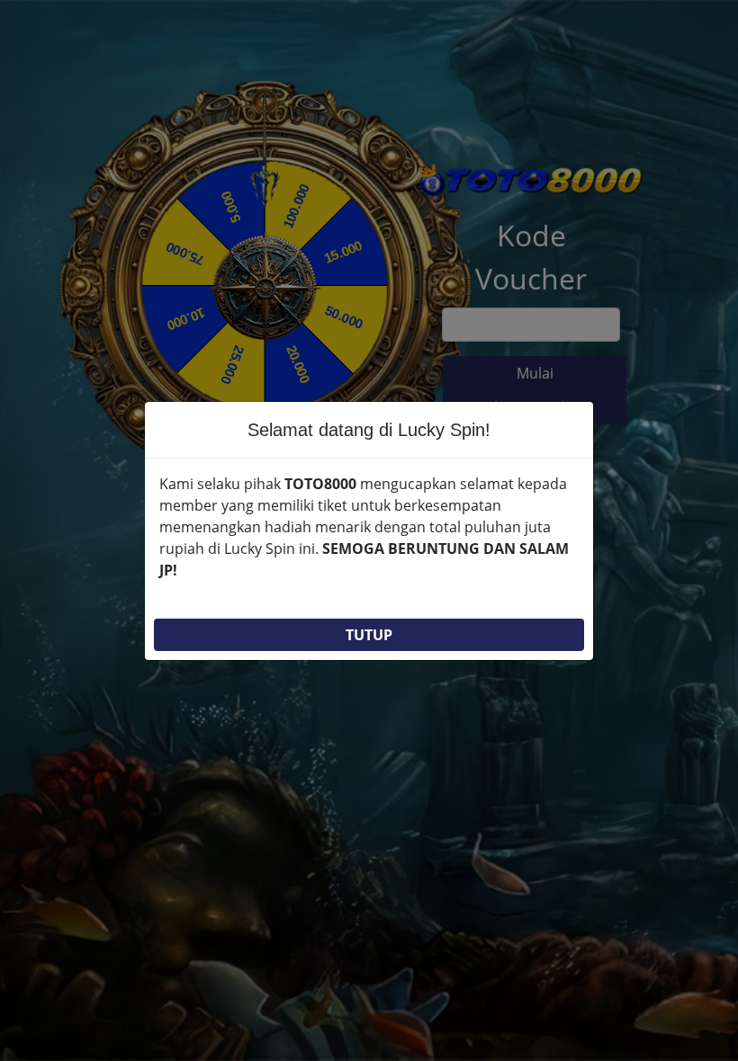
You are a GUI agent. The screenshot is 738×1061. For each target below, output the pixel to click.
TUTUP (369, 635)
